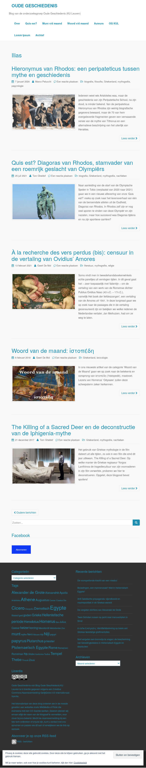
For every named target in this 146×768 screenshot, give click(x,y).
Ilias (57, 622)
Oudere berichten (26, 512)
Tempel (56, 653)
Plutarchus (35, 640)
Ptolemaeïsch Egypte (30, 647)
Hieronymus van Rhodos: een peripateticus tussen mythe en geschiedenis (76, 71)
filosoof (15, 615)
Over (17, 23)
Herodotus (31, 621)
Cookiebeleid (80, 762)
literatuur (88, 265)
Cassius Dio (61, 600)
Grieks (36, 614)
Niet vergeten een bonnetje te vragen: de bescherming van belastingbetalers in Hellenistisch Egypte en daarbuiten (103, 643)
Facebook (21, 535)
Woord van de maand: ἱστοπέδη (53, 350)
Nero (30, 634)
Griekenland (110, 81)
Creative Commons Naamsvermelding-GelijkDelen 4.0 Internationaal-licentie (41, 692)
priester (49, 641)
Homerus (47, 621)
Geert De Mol (44, 265)
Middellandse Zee (57, 628)
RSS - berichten (24, 741)
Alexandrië (52, 593)
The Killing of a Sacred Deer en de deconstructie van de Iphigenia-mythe (73, 429)
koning (33, 628)
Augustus (42, 600)
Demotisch (41, 608)
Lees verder (128, 138)
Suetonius (39, 654)
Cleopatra (29, 609)
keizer (24, 627)
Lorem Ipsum (22, 35)
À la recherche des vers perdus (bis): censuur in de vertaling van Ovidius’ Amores (73, 255)
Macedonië (43, 628)
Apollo (63, 593)
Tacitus (47, 654)
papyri (53, 634)
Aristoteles (16, 600)
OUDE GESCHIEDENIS (34, 5)
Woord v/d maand (78, 23)
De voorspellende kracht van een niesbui (97, 580)
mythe (24, 634)
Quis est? (31, 23)
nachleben (121, 175)
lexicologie (102, 357)
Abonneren (21, 549)
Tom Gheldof (39, 175)
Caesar (52, 600)
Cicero (18, 607)
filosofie (99, 81)
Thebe (17, 659)
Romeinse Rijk (20, 654)
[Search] (136, 523)
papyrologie (17, 85)
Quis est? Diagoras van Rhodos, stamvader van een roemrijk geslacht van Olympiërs (72, 165)
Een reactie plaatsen (67, 81)
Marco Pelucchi (43, 81)
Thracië (25, 660)
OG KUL (114, 23)
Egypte (58, 607)
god (21, 615)
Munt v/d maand (52, 23)
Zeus (32, 660)
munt (16, 633)
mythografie (124, 81)
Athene (28, 599)
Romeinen (63, 648)
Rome (52, 647)
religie (111, 265)
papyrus (19, 641)
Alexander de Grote (28, 592)
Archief (39, 35)
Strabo (31, 654)
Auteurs (99, 23)
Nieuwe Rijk (38, 634)
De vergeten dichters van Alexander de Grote (99, 609)
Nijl (46, 633)
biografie (88, 81)
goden (27, 615)
